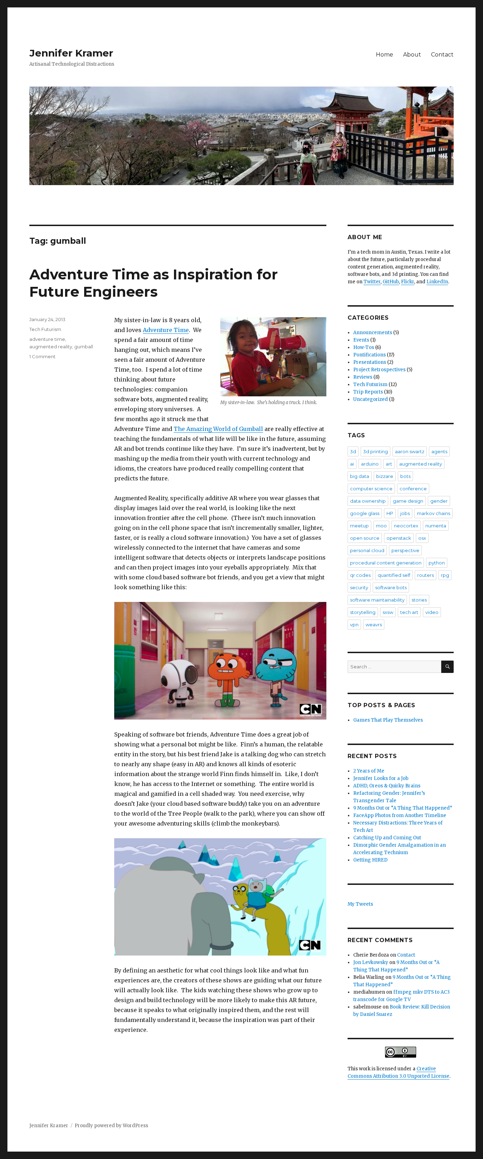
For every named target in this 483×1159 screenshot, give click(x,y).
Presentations (369, 362)
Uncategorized (370, 399)
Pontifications (369, 355)
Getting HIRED (370, 860)
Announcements (372, 333)
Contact (442, 54)
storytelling (363, 612)
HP (389, 513)
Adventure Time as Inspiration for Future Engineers (153, 283)
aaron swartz (409, 451)
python (437, 563)
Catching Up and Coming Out (387, 838)
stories (419, 600)
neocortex (406, 525)
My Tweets (360, 904)
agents (439, 451)
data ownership (368, 501)
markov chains (433, 513)
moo (381, 525)
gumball (83, 346)
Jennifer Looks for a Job (380, 778)
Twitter (371, 282)
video (431, 612)
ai (352, 464)
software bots (391, 587)
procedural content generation (385, 563)
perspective (405, 550)
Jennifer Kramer (71, 53)
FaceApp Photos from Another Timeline (399, 815)
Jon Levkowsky (370, 962)
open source (364, 538)
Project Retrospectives (379, 370)
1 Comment (42, 356)
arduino (370, 464)
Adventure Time (166, 329)
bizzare (384, 476)
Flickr (407, 282)
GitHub (391, 282)
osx (422, 538)
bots (405, 476)
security (359, 587)
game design (408, 501)
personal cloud (367, 550)
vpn (354, 624)
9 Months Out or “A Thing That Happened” (402, 808)
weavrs (374, 624)
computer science (371, 488)
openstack (398, 538)
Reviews (362, 377)
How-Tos (363, 347)
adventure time (47, 339)
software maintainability (377, 600)
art (389, 464)
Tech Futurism (45, 329)
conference (413, 488)
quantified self (394, 575)
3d (353, 451)
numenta (435, 525)
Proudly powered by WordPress (111, 1126)
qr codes (360, 575)
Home (384, 54)
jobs (405, 513)
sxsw (388, 612)
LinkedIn (437, 282)
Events (361, 340)
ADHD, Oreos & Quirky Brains (386, 786)
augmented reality (50, 346)
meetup (359, 525)
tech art (409, 612)
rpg (445, 575)
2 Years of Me (368, 771)
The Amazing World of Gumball (218, 428)
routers (425, 575)
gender (439, 501)
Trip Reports (368, 392)
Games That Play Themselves (388, 720)
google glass (364, 513)
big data (359, 476)
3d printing (375, 451)
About (412, 54)
